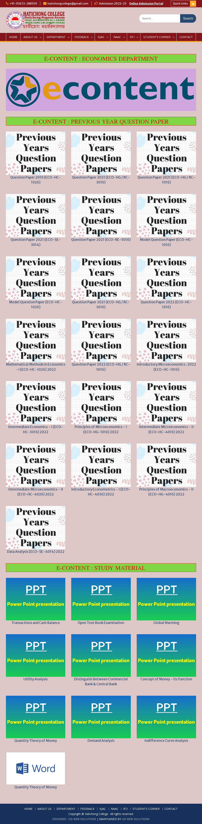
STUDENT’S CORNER (156, 37)
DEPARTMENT (56, 37)
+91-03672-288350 (23, 3)
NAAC (117, 37)
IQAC (101, 37)
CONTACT (186, 37)
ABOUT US (30, 37)
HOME (13, 37)
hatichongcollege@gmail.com (68, 3)
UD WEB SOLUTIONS (136, 819)
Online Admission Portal (146, 3)
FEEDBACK (82, 37)
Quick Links (180, 3)
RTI (132, 37)
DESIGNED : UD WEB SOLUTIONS (74, 819)
